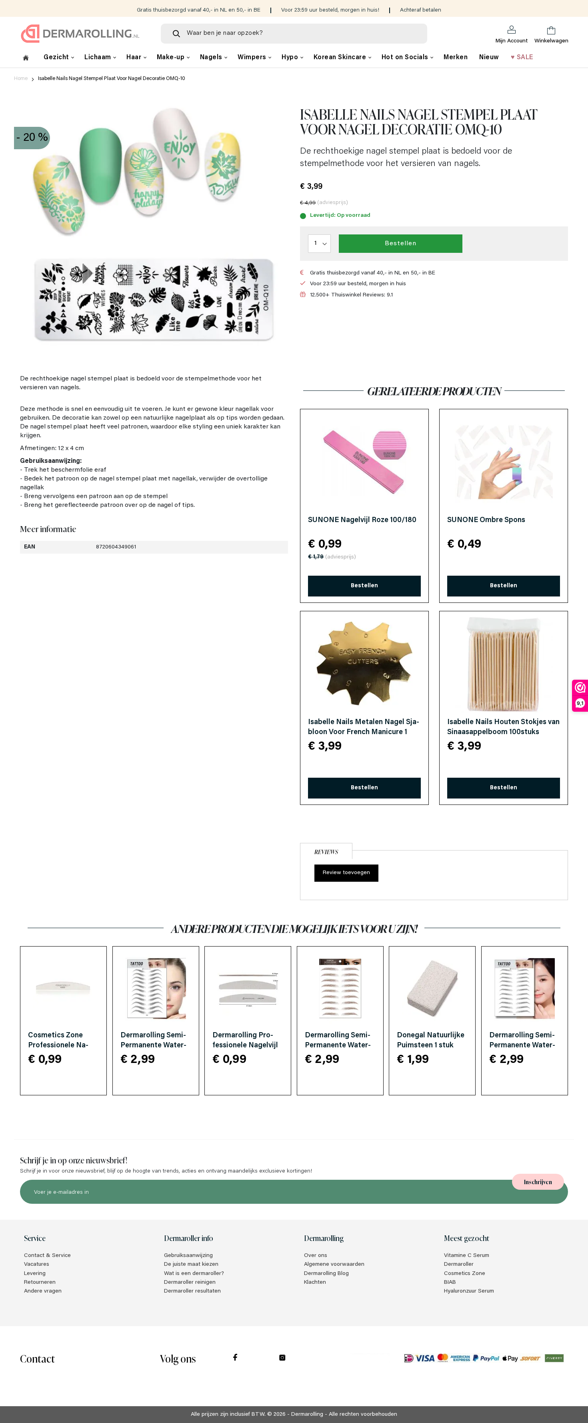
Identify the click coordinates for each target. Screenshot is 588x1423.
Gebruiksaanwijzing (188, 1256)
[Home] (26, 59)
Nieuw (489, 57)
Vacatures (36, 1264)
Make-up (171, 57)
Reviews (326, 851)
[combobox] (294, 34)
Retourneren (40, 1282)
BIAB (450, 1282)
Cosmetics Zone (464, 1274)
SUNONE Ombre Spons (486, 520)
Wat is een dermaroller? (194, 1274)
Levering (35, 1274)
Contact (37, 1358)
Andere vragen (43, 1291)
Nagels (212, 57)
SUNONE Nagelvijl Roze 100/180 (362, 520)
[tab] (326, 850)
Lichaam (98, 57)
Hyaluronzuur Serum (469, 1291)
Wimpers (253, 57)
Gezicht (57, 57)
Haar (134, 57)
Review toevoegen (346, 873)
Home (21, 78)
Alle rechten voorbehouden (363, 1414)
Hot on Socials (406, 57)
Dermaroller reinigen (190, 1282)
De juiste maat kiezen (191, 1264)
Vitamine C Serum (466, 1256)
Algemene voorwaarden (334, 1264)
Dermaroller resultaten (192, 1291)
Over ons (315, 1256)
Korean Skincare (341, 57)
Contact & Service (47, 1256)
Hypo (291, 57)
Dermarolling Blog (326, 1274)
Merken (456, 57)
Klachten (315, 1282)
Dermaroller (459, 1264)
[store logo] (84, 33)
